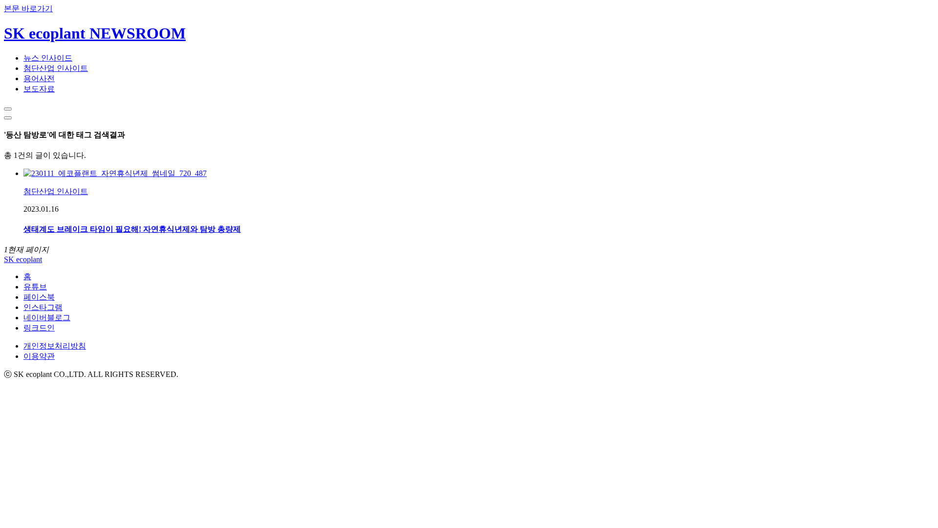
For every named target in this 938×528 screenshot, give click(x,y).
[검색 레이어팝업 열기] (8, 109)
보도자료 (39, 89)
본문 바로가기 (28, 8)
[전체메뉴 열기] (8, 117)
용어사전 (39, 78)
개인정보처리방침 (54, 346)
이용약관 (39, 356)
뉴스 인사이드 (47, 58)
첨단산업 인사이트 (55, 68)
